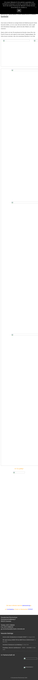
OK (19, 10)
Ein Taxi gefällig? (19, 468)
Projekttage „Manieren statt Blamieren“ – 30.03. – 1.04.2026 (17, 647)
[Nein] (36, 7)
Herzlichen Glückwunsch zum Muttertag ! (12, 644)
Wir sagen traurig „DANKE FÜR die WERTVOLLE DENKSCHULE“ (18, 640)
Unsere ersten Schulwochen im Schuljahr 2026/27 (15, 637)
